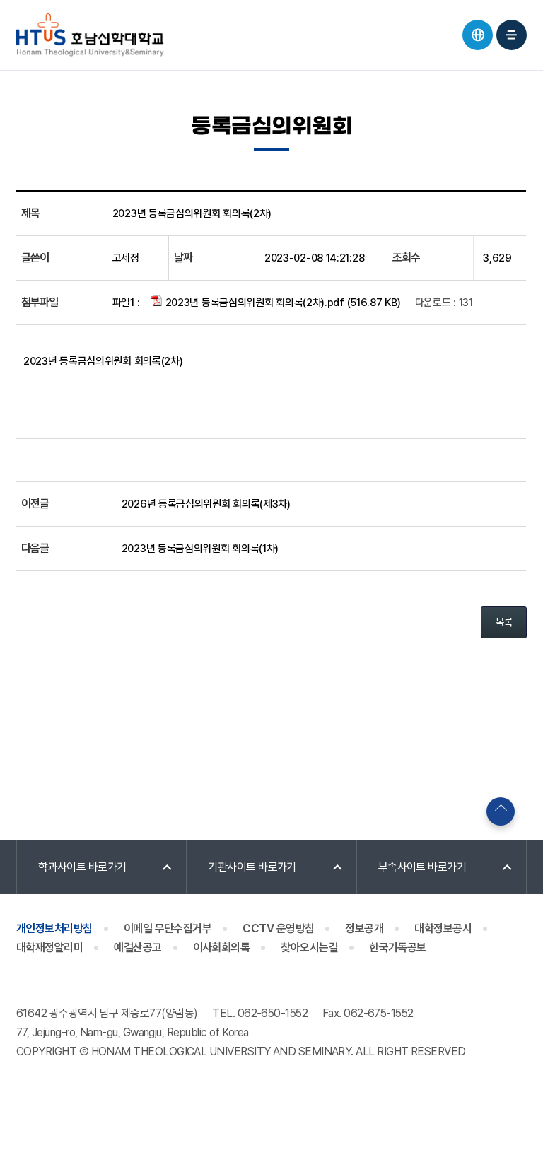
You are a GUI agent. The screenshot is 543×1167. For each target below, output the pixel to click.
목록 (504, 622)
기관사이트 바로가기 (252, 867)
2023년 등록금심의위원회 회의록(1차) (200, 548)
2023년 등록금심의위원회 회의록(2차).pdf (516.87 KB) (281, 302)
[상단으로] (500, 811)
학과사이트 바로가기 (82, 867)
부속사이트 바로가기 (422, 867)
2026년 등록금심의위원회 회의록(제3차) (206, 504)
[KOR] (477, 35)
